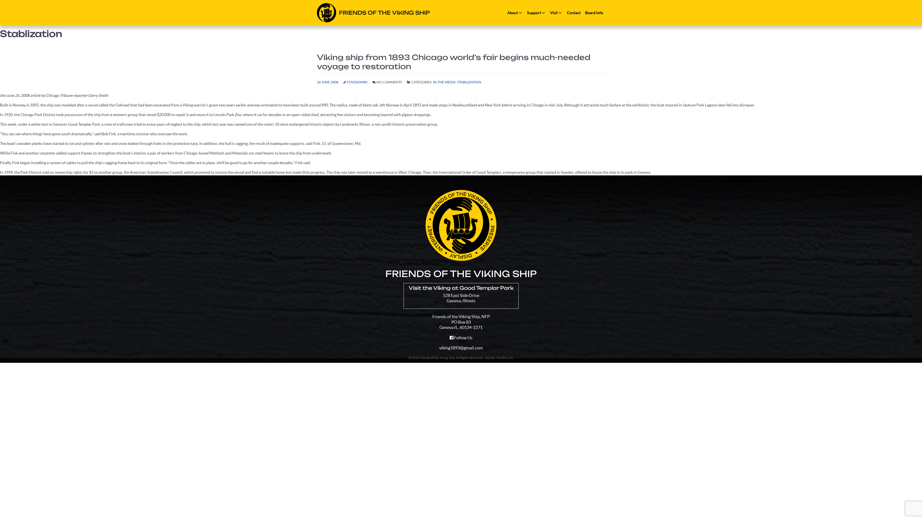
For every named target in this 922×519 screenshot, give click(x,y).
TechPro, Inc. (505, 358)
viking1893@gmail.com (461, 347)
